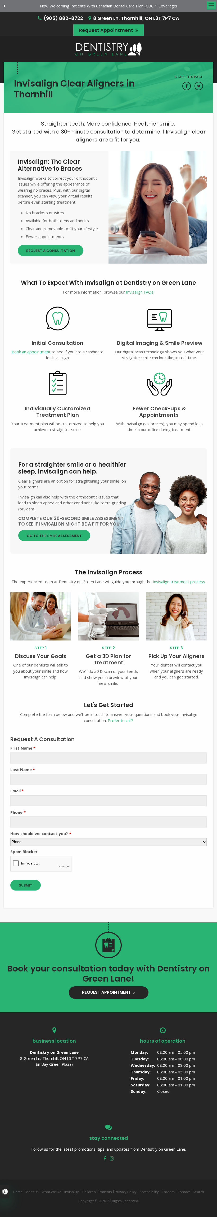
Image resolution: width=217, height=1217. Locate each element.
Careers (168, 1191)
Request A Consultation (50, 250)
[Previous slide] (4, 6)
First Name (22, 748)
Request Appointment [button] (106, 30)
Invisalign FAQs (139, 292)
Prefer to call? (120, 720)
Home (17, 1191)
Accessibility (149, 1191)
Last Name (22, 769)
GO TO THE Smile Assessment (54, 535)
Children (89, 1191)
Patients (105, 1191)
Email (17, 790)
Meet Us (32, 1191)
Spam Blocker (24, 851)
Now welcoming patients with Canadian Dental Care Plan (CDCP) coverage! (108, 5)
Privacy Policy (126, 1191)
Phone (18, 812)
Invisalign (71, 1191)
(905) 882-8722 (63, 18)
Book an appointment (31, 351)
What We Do (51, 1191)
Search (198, 1191)
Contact (184, 1191)
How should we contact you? (40, 833)
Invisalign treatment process (179, 581)
